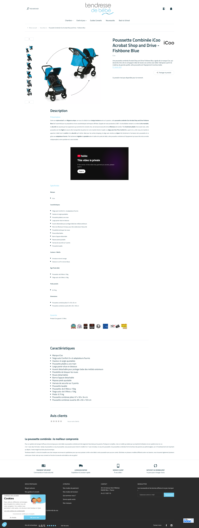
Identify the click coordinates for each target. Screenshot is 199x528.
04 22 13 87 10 (106, 493)
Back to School (124, 20)
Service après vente (69, 499)
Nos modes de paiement (71, 488)
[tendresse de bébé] (99, 8)
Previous (29, 39)
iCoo (114, 55)
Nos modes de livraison (70, 492)
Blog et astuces (30, 488)
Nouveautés (110, 20)
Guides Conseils (96, 20)
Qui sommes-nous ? (69, 495)
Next (29, 102)
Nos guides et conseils (32, 492)
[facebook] (166, 525)
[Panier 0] (171, 8)
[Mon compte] (163, 8)
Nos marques (67, 503)
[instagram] (171, 525)
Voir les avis (65, 525)
